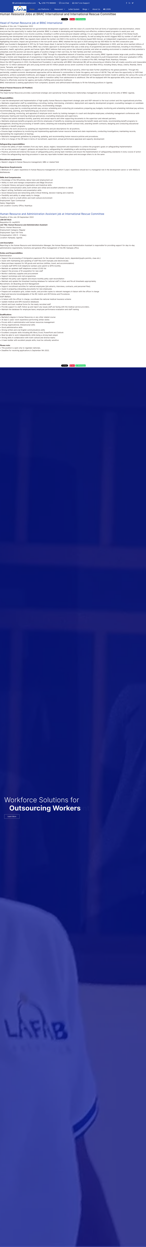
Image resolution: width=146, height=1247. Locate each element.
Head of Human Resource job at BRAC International (31, 22)
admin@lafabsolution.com (25, 3)
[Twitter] (132, 3)
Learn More (12, 816)
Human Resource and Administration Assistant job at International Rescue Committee (52, 213)
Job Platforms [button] (43, 9)
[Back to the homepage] (20, 9)
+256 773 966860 (48, 3)
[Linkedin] (129, 3)
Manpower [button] (58, 9)
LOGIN (108, 9)
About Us (96, 9)
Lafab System (73, 9)
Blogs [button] (85, 9)
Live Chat (65, 3)
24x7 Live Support (82, 3)
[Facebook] (126, 3)
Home (32, 9)
